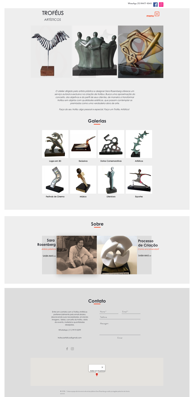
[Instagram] (72, 349)
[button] (157, 14)
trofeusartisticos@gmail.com (70, 338)
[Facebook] (67, 349)
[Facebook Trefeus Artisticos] (155, 4)
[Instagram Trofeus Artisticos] (161, 4)
